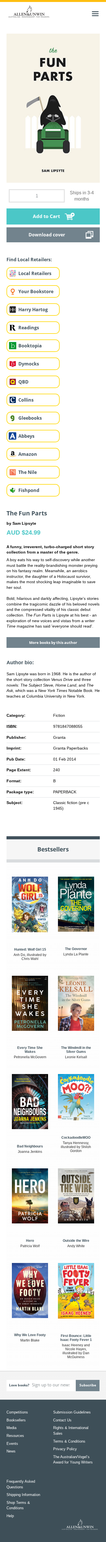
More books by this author (53, 642)
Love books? (19, 1385)
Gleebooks (30, 418)
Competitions (17, 1412)
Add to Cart (46, 216)
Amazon (27, 454)
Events (12, 1443)
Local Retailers (34, 273)
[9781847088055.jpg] (53, 108)
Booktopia (30, 346)
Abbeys (26, 436)
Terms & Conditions (69, 1441)
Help (10, 1516)
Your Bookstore (35, 291)
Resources (15, 1436)
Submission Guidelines (72, 1412)
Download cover (47, 235)
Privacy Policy (65, 1449)
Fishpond (28, 490)
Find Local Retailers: (29, 259)
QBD (23, 382)
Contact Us (62, 1420)
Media (11, 1428)
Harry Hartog (33, 309)
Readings (28, 327)
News (11, 1451)
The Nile (27, 472)
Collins (26, 400)
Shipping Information (23, 1495)
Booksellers (16, 1420)
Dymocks (28, 364)
